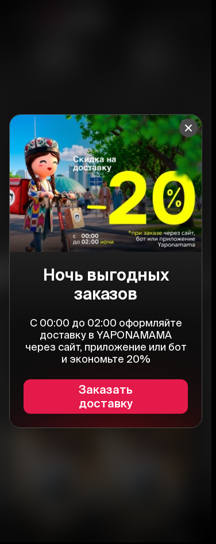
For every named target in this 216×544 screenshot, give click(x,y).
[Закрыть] (188, 128)
